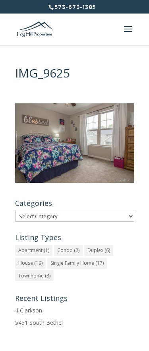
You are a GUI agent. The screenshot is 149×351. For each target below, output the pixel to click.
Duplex (98, 250)
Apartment (33, 250)
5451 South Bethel (39, 322)
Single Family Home (77, 263)
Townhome (34, 275)
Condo (68, 250)
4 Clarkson (28, 310)
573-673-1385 (75, 7)
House (30, 263)
